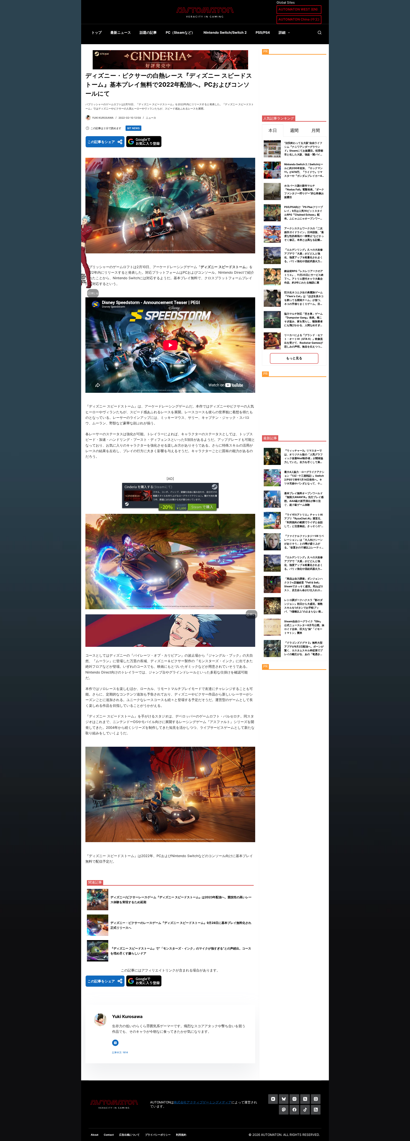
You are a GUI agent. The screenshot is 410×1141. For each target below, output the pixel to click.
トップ (96, 32)
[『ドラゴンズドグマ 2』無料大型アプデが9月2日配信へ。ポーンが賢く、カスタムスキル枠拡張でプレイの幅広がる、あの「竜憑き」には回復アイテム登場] (272, 648)
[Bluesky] (283, 1099)
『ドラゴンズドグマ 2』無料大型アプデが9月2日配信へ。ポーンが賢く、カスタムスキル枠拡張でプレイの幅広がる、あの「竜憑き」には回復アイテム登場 (304, 650)
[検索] (319, 32)
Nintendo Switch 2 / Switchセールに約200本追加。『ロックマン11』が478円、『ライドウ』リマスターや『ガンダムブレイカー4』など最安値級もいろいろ (304, 172)
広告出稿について (129, 1134)
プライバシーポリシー (158, 1134)
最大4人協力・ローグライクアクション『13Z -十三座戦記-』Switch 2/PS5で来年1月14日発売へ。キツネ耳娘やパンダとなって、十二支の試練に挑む (304, 479)
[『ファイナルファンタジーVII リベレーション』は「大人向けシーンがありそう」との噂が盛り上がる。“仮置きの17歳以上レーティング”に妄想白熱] (272, 541)
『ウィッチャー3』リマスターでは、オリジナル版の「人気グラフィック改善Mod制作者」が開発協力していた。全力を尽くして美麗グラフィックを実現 (303, 458)
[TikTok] (305, 1110)
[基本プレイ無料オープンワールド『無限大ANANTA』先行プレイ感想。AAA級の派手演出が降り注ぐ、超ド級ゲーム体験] (272, 499)
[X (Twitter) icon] (115, 1043)
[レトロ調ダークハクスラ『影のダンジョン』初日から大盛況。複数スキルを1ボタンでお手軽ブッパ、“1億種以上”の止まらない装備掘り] (272, 605)
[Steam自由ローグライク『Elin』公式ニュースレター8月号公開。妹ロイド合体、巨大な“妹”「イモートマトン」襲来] (272, 627)
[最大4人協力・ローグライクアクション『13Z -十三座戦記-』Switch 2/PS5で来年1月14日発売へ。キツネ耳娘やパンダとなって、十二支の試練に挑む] (272, 477)
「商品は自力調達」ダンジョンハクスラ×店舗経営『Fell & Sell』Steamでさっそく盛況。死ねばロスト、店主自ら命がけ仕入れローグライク (303, 586)
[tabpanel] (294, 251)
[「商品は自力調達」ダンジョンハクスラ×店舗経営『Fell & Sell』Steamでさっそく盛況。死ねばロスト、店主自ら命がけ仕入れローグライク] (272, 584)
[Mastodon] (283, 1110)
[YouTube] (273, 1099)
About (94, 1134)
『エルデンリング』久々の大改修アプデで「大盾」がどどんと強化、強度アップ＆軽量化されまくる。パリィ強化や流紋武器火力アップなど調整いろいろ (303, 257)
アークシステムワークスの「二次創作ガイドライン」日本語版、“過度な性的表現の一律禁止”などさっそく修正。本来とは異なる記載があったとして (304, 236)
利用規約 (181, 1134)
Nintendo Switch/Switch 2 (225, 32)
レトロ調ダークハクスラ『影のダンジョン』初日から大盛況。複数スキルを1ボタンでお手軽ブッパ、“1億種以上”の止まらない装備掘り (304, 607)
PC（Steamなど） (180, 32)
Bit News (133, 128)
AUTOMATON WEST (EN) (298, 9)
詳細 (282, 32)
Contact (109, 1134)
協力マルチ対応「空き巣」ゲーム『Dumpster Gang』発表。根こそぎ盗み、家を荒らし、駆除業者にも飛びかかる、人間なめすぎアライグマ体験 (303, 321)
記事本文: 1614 (120, 1052)
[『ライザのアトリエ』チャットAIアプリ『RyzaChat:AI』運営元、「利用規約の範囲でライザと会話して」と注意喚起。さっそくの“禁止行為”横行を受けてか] (272, 520)
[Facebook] (294, 1110)
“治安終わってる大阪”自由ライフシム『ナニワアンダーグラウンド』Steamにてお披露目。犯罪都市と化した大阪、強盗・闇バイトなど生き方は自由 (303, 150)
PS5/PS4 (263, 32)
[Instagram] (294, 1099)
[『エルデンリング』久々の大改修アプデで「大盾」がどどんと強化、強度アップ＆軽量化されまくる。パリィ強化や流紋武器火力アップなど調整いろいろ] (272, 563)
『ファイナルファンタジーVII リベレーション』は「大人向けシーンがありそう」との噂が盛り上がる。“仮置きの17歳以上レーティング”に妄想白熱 (304, 543)
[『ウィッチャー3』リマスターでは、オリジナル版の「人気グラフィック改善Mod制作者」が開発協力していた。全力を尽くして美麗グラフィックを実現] (272, 456)
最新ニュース (120, 32)
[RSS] (316, 1110)
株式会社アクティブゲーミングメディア (202, 1102)
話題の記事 (148, 32)
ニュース (151, 117)
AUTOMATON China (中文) (298, 19)
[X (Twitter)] (305, 1099)
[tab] (272, 130)
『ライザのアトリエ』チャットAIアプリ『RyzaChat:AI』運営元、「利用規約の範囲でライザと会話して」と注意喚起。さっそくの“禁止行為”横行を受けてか (304, 522)
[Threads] (316, 1099)
